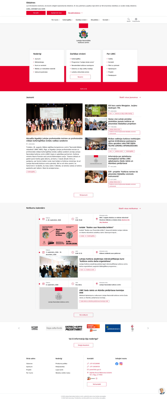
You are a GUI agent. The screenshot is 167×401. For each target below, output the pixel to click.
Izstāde (82, 236)
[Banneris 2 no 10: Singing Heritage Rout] (113, 328)
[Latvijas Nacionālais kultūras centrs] (38, 20)
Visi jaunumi (83, 195)
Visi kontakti (97, 384)
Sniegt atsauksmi (83, 345)
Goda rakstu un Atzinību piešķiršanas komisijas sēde (94, 301)
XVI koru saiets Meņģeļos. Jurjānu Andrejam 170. (122, 106)
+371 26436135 (94, 366)
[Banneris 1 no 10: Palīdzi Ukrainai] (93, 328)
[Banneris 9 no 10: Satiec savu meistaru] (54, 328)
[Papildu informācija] (96, 378)
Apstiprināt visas (56, 13)
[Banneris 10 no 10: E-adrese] (73, 328)
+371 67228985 (94, 363)
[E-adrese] (91, 378)
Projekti (28, 370)
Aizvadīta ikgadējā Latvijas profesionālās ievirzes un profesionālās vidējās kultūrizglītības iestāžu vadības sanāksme (54, 139)
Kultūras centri (119, 151)
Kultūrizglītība (31, 171)
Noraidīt (35, 13)
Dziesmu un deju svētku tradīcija (123, 113)
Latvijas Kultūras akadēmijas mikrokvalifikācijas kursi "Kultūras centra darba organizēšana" (101, 260)
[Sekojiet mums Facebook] (116, 363)
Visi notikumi (83, 315)
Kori (110, 113)
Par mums (29, 373)
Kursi (82, 269)
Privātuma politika (61, 363)
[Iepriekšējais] (19, 328)
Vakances (29, 363)
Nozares (80, 77)
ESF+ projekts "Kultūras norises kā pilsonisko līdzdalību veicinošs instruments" (123, 174)
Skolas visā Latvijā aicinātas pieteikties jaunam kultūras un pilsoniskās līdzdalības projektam (122, 121)
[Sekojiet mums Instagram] (121, 363)
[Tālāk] (148, 328)
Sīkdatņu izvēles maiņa (63, 373)
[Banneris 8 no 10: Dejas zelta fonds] (34, 328)
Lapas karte (59, 370)
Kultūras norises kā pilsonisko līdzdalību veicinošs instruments (122, 132)
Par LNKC (111, 54)
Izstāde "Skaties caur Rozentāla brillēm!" (96, 227)
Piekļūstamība (60, 367)
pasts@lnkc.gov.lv (95, 369)
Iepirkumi (29, 367)
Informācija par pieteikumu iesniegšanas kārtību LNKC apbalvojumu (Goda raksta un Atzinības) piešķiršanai (120, 159)
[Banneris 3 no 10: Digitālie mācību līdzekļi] (132, 328)
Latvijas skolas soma (114, 129)
